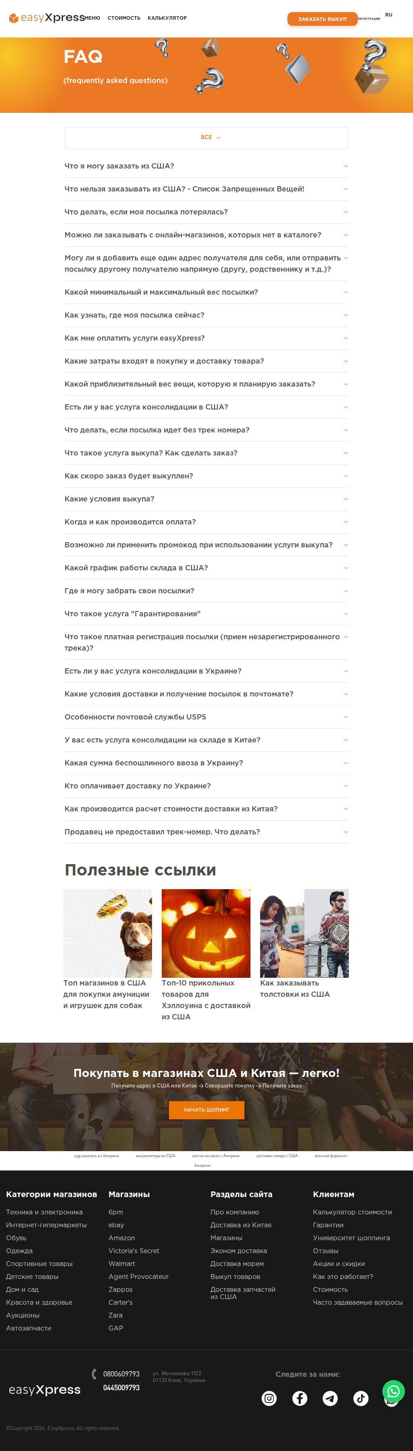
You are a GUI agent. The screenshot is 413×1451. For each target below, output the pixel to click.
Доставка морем (237, 1264)
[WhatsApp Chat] (393, 1391)
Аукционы (23, 1316)
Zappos (120, 1290)
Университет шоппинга (351, 1238)
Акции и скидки (339, 1264)
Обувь (16, 1238)
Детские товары (32, 1277)
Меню (92, 18)
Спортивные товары (39, 1264)
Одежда (19, 1251)
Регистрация (369, 19)
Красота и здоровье (39, 1303)
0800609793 (121, 1374)
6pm (115, 1213)
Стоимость (124, 18)
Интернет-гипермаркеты (46, 1225)
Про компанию (235, 1213)
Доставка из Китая (241, 1225)
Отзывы (325, 1251)
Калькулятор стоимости (352, 1213)
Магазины (226, 1238)
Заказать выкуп (322, 19)
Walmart (121, 1264)
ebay (116, 1225)
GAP (115, 1329)
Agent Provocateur (138, 1277)
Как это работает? (343, 1277)
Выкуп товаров (235, 1277)
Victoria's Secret (133, 1251)
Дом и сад (22, 1290)
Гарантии (328, 1225)
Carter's (120, 1303)
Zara (115, 1316)
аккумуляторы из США (155, 1156)
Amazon (121, 1238)
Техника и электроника (44, 1213)
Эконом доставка (239, 1251)
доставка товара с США (277, 1156)
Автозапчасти (28, 1329)
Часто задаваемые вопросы (358, 1303)
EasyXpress (61, 1428)
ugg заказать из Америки (96, 1156)
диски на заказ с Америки (216, 1156)
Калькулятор (167, 18)
